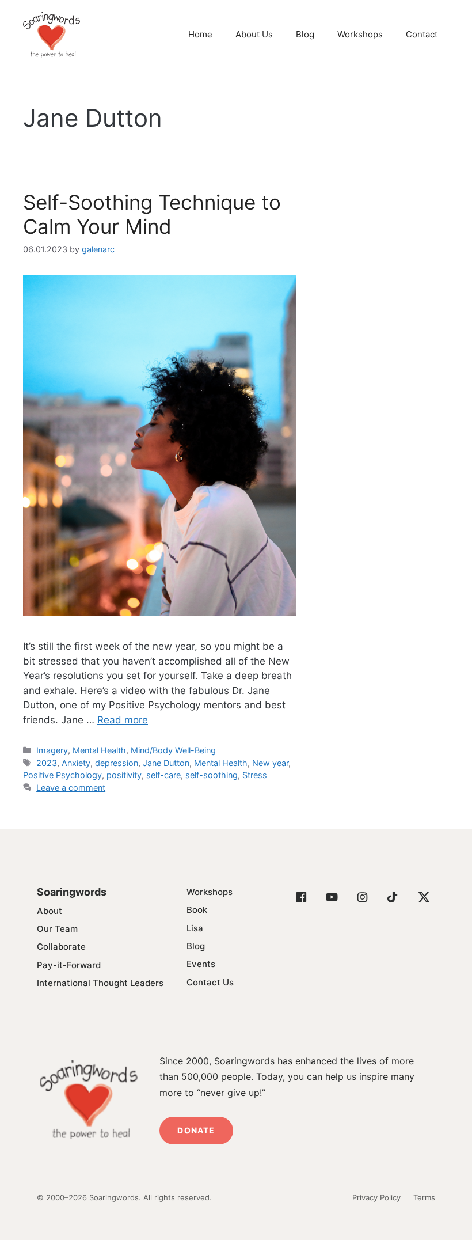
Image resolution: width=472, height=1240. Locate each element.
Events (200, 963)
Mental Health (99, 750)
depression (116, 763)
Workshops (360, 34)
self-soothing (211, 775)
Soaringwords (71, 892)
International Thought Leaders (100, 982)
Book (196, 909)
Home (200, 34)
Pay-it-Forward (69, 965)
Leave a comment (70, 787)
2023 (46, 763)
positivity (124, 775)
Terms (424, 1197)
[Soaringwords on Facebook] (301, 897)
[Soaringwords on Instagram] (362, 897)
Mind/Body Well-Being (173, 750)
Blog (305, 34)
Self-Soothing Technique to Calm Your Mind (152, 214)
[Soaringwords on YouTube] (331, 897)
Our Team (57, 928)
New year (270, 763)
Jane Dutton (166, 763)
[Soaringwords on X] (423, 897)
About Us (254, 34)
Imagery (52, 750)
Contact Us (210, 982)
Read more (122, 720)
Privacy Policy (376, 1197)
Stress (254, 775)
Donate (196, 1130)
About (49, 910)
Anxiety (76, 763)
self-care (163, 775)
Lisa (194, 928)
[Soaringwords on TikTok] (392, 897)
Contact (421, 34)
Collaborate (61, 946)
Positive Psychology (62, 775)
